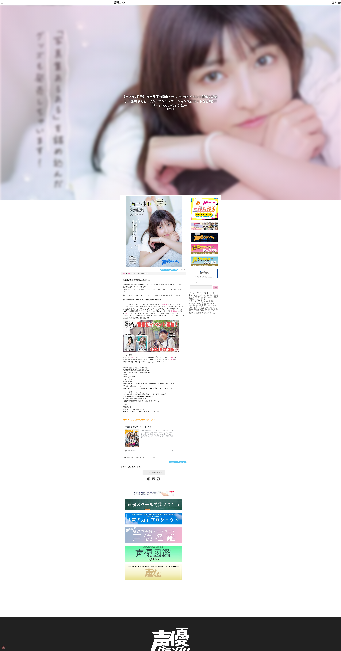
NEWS (170, 109)
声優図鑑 (205, 301)
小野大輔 (203, 303)
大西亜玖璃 (192, 303)
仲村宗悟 (191, 297)
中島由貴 (215, 295)
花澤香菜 (201, 309)
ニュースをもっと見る (153, 472)
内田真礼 (209, 297)
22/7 (190, 293)
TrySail (194, 293)
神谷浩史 (191, 309)
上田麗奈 (209, 295)
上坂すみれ (203, 295)
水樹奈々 (191, 307)
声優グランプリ (195, 301)
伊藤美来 (197, 297)
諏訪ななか (192, 311)
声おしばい (198, 299)
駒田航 (196, 313)
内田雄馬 (215, 297)
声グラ (203, 299)
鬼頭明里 (206, 313)
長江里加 (128, 313)
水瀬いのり (198, 307)
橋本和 (214, 305)
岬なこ (214, 303)
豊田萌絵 (198, 311)
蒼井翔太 (207, 309)
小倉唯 (198, 303)
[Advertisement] (153, 485)
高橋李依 (200, 313)
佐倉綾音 (203, 297)
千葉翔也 (191, 299)
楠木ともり (209, 305)
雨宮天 (191, 313)
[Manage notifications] (3, 647)
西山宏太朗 (214, 309)
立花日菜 (196, 309)
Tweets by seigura (193, 282)
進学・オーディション (207, 311)
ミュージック (194, 295)
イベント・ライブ (208, 293)
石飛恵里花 (211, 307)
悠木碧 (190, 305)
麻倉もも (212, 313)
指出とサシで (165, 269)
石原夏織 (205, 307)
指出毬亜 (174, 269)
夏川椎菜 (212, 301)
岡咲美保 (209, 303)
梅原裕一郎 (202, 305)
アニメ (199, 293)
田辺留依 (174, 311)
